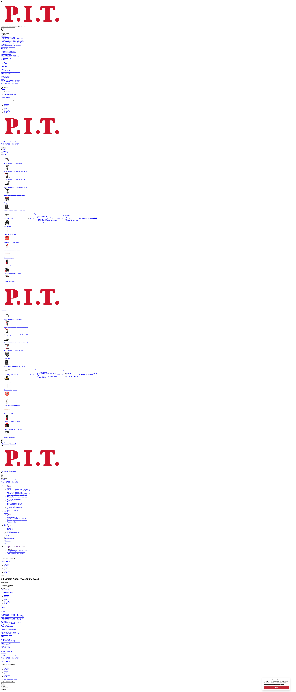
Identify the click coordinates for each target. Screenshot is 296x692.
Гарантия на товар (5, 639)
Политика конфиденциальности (9, 679)
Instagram (6, 105)
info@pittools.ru (6, 97)
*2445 (2, 79)
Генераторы (4, 621)
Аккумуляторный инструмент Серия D (11, 619)
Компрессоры (4, 625)
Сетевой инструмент (6, 635)
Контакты (3, 653)
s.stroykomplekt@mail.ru (7, 592)
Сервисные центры (6, 643)
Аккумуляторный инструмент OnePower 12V (12, 615)
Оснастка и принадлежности (8, 628)
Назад (9, 486)
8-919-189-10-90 (5, 589)
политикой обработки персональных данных (274, 684)
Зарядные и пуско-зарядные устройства (11, 622)
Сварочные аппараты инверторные (10, 633)
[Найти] (2, 30)
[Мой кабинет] (1, 472)
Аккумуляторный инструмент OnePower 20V (12, 617)
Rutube (5, 108)
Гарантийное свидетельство (8, 640)
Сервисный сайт (5, 644)
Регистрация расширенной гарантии (10, 642)
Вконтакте (6, 104)
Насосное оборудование (7, 626)
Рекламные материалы (6, 651)
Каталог (9, 488)
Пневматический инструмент (8, 629)
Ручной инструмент (6, 630)
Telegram (6, 106)
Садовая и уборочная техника (8, 632)
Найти (2, 684)
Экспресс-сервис (5, 646)
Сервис (9, 515)
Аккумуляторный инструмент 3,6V (10, 614)
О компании (10, 528)
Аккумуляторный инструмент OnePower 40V (12, 618)
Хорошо (276, 687)
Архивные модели (5, 647)
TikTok (5, 112)
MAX (5, 109)
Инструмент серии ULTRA (8, 624)
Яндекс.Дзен (7, 111)
